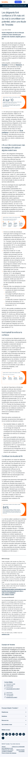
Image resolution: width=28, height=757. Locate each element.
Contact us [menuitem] (18, 2)
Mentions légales (21, 749)
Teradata (5, 65)
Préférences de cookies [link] (7, 749)
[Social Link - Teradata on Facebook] (20, 734)
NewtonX (19, 65)
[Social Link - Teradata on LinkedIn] (3, 734)
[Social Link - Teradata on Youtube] (17, 734)
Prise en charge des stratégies (9, 753)
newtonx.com (5, 634)
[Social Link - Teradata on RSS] (3, 738)
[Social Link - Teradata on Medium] (10, 734)
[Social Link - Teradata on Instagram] (23, 734)
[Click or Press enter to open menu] (24, 2)
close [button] (25, 6)
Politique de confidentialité (18, 746)
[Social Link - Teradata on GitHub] (6, 734)
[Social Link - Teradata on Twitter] (13, 734)
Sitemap (4, 746)
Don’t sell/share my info (7, 748)
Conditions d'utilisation (7, 751)
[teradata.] (5, 2)
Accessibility (22, 751)
